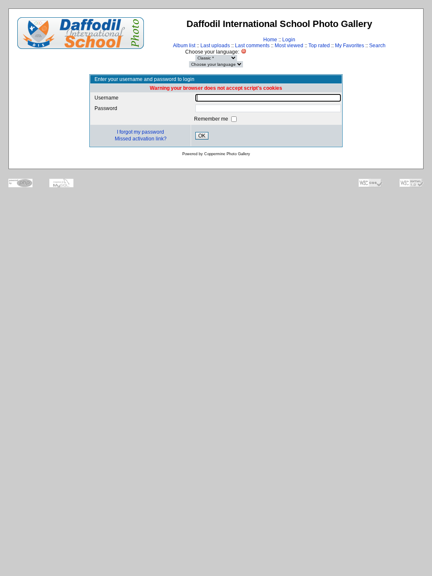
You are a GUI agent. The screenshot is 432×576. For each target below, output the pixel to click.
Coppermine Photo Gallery (227, 154)
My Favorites (349, 45)
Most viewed (289, 45)
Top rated (319, 45)
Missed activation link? (141, 139)
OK (201, 136)
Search (377, 45)
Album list (184, 45)
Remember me (212, 119)
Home (270, 40)
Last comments (252, 45)
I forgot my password (140, 132)
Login (288, 40)
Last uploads (215, 45)
